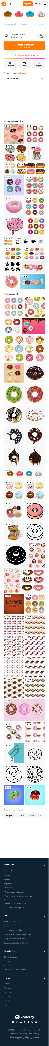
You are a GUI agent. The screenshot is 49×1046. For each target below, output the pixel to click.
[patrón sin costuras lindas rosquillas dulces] (14, 133)
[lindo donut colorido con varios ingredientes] (14, 956)
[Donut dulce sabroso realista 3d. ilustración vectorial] (14, 265)
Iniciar (37, 4)
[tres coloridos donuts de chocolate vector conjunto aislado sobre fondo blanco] (14, 817)
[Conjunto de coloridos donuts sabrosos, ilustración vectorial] (14, 775)
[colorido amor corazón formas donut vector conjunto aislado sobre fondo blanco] (16, 912)
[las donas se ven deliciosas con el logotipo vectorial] (15, 306)
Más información (12, 78)
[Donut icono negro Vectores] (35, 366)
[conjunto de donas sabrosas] (14, 244)
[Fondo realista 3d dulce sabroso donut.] (16, 399)
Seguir (41, 37)
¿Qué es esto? (22, 73)
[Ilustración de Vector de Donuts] (13, 325)
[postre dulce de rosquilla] (36, 382)
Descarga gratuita (24, 45)
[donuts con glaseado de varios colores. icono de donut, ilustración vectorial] (14, 223)
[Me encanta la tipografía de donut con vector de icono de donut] (14, 935)
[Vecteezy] (3, 3)
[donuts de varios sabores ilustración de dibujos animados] (15, 381)
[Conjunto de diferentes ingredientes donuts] (18, 206)
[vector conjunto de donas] (14, 511)
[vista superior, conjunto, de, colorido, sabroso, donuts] (14, 154)
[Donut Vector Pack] (15, 173)
